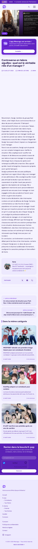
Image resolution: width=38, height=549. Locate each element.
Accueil (4, 495)
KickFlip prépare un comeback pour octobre (16, 388)
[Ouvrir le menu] (34, 7)
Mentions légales (7, 527)
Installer (4, 514)
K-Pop (4, 33)
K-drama (5, 506)
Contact (4, 530)
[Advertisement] (19, 97)
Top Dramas (8, 511)
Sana (14, 262)
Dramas (6, 508)
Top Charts (7, 503)
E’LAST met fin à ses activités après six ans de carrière (17, 427)
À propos (5, 517)
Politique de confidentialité (10, 524)
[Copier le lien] (32, 280)
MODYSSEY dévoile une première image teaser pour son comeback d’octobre (18, 349)
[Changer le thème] (29, 7)
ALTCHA (24, 467)
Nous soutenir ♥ (19, 544)
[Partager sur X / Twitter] (22, 280)
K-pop (4, 498)
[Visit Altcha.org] (26, 463)
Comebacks (8, 500)
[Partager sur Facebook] (27, 280)
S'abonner (19, 471)
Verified (14, 463)
